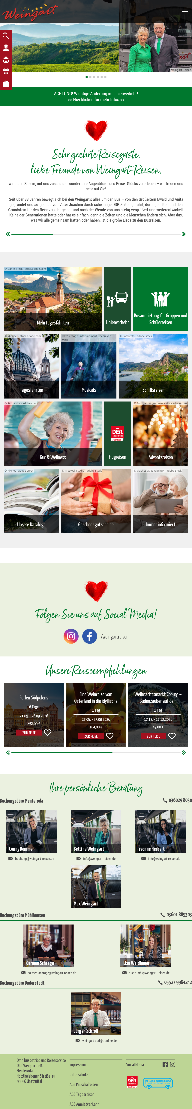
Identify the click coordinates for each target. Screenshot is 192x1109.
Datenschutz (79, 1074)
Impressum (78, 1064)
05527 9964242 (178, 981)
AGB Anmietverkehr (84, 1104)
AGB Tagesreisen (82, 1094)
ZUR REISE (91, 736)
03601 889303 (179, 914)
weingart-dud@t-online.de (99, 1040)
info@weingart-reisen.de (99, 858)
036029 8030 (180, 799)
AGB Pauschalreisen (84, 1084)
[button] (87, 77)
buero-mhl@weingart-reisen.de (149, 972)
